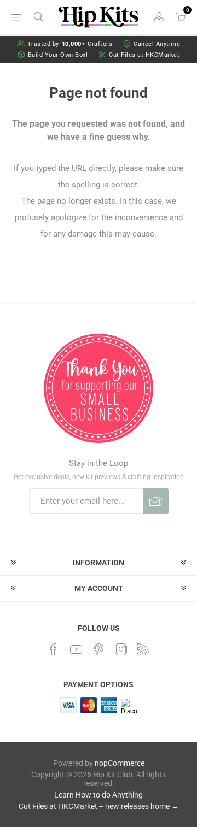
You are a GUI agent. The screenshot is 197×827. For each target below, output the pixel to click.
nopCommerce (119, 763)
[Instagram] (121, 649)
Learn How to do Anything (98, 794)
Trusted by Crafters (70, 44)
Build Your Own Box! (58, 54)
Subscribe (156, 501)
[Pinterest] (98, 649)
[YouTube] (76, 649)
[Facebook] (53, 649)
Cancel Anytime (157, 44)
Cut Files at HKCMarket (144, 54)
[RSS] (143, 649)
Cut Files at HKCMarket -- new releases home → (99, 806)
